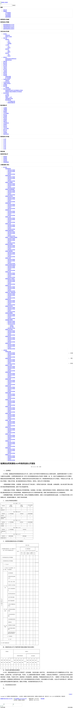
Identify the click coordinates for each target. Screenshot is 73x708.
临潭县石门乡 (8, 440)
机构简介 (9, 355)
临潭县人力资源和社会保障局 (11, 237)
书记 (8, 40)
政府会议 (5, 57)
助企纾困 (5, 86)
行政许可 (5, 66)
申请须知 (5, 156)
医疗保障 (12, 326)
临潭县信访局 (8, 343)
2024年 (4, 140)
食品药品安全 (6, 134)
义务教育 (5, 107)
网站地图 (42, 698)
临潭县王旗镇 (8, 413)
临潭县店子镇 (8, 399)
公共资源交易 (6, 123)
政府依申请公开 (4, 154)
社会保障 (5, 116)
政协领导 (7, 53)
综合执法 (5, 125)
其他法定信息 (6, 93)
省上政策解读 (8, 14)
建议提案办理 (8, 99)
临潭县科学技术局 (9, 306)
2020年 (4, 146)
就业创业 (5, 114)
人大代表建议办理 (11, 101)
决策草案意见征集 (9, 98)
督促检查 (7, 95)
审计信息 (5, 69)
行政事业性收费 (6, 79)
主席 (8, 54)
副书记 (9, 42)
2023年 (4, 141)
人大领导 (7, 44)
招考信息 (5, 73)
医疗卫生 (5, 129)
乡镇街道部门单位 (4, 164)
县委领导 (7, 39)
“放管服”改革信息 (6, 83)
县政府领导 (7, 35)
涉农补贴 (5, 127)
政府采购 (5, 72)
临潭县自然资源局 (9, 244)
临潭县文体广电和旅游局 (10, 292)
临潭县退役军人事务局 (9, 278)
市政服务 (5, 124)
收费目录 (7, 80)
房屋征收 (5, 121)
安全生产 (5, 131)
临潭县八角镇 (8, 420)
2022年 (4, 143)
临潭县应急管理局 (9, 313)
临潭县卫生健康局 (9, 182)
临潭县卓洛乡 (8, 447)
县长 (8, 50)
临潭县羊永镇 (8, 385)
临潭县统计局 (8, 285)
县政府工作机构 (8, 36)
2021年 (4, 144)
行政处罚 (5, 68)
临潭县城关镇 (8, 358)
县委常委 (9, 43)
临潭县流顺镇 (8, 392)
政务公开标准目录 (7, 88)
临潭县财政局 (8, 175)
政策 (1, 7)
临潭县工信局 (8, 216)
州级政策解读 (8, 15)
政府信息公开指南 (4, 19)
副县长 (9, 51)
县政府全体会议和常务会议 (10, 58)
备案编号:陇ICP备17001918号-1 (6, 698)
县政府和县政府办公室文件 (8, 28)
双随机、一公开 (8, 97)
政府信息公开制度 (4, 22)
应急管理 (5, 84)
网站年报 (5, 64)
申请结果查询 (6, 162)
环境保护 (5, 120)
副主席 (9, 55)
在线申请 (5, 160)
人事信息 (5, 71)
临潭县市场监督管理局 (9, 189)
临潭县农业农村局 (9, 196)
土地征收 (5, 118)
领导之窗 (5, 38)
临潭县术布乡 (8, 427)
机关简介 (5, 33)
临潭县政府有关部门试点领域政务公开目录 (14, 90)
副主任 (9, 47)
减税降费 (7, 87)
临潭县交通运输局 (9, 251)
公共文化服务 (6, 128)
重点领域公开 (3, 105)
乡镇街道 (5, 350)
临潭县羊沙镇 (8, 406)
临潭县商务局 (8, 299)
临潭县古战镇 (8, 351)
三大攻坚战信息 (6, 82)
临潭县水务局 (8, 271)
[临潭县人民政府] (4, 2)
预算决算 (5, 61)
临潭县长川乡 (8, 454)
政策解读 (5, 11)
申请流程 (5, 159)
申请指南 (5, 157)
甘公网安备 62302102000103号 (20, 698)
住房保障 (5, 132)
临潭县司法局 (8, 223)
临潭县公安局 (8, 258)
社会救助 (5, 110)
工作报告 (7, 94)
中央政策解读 (8, 12)
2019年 (4, 147)
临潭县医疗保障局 (9, 319)
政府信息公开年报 (4, 136)
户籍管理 (5, 109)
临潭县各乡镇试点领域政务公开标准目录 (13, 91)
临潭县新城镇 (8, 372)
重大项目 (5, 62)
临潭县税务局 (8, 336)
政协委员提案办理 (11, 102)
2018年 (4, 148)
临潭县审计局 (8, 209)
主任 (8, 46)
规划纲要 (5, 75)
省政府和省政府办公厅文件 (8, 26)
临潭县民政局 (8, 203)
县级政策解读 (8, 16)
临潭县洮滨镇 (8, 379)
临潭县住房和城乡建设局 (10, 264)
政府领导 (7, 49)
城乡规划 (5, 117)
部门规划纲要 (8, 77)
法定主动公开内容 (4, 31)
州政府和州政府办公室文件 (8, 27)
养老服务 (5, 112)
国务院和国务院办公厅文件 (8, 24)
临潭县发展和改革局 (9, 230)
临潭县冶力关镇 (8, 365)
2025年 (4, 139)
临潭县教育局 (8, 168)
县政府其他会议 (8, 60)
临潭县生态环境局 (9, 329)
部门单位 (5, 167)
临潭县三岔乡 (8, 434)
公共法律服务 (6, 113)
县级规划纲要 (8, 76)
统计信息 (5, 65)
